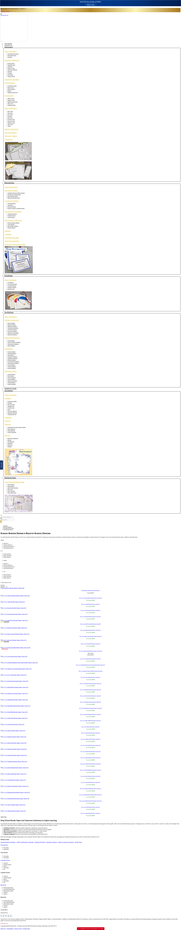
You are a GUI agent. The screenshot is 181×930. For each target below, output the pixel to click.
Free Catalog (6, 847)
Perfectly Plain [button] (10, 478)
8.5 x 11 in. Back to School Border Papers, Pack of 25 (90, 636)
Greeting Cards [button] (10, 388)
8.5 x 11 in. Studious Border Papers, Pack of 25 (90, 739)
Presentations (10, 83)
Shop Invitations (11, 317)
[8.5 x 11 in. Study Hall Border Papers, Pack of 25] (14, 755)
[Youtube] (2, 916)
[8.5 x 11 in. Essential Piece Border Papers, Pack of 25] (15, 798)
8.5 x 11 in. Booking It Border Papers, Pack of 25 (90, 630)
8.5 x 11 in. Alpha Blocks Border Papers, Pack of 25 (90, 689)
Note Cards (10, 113)
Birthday (9, 440)
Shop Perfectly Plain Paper (14, 482)
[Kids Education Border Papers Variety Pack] (12, 588)
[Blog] (4, 916)
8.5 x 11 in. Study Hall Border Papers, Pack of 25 (90, 757)
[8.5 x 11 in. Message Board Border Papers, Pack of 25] (15, 792)
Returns (5, 866)
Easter (8, 409)
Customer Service (5, 860)
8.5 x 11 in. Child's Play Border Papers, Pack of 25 (90, 720)
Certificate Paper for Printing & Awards (16, 193)
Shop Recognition (11, 187)
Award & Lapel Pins (12, 241)
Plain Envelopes (10, 484)
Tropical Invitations (11, 366)
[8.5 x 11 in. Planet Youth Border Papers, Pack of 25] (14, 786)
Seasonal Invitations (12, 338)
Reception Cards (11, 119)
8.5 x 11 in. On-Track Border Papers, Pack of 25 (90, 677)
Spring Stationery (11, 430)
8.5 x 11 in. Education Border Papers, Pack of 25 (90, 751)
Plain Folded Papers (11, 492)
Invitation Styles (11, 371)
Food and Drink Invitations (13, 361)
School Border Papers (8, 529)
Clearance (5, 892)
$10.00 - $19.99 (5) (7, 554)
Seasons (8, 424)
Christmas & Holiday (12, 401)
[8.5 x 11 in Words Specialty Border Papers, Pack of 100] (15, 647)
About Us (3, 928)
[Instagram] (11, 916)
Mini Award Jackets (11, 206)
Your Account (4, 845)
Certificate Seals (11, 217)
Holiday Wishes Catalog (8, 890)
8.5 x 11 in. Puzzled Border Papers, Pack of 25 (90, 782)
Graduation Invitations (12, 356)
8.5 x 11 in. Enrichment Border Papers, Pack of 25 (90, 616)
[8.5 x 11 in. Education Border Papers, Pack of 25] (14, 749)
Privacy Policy (26, 928)
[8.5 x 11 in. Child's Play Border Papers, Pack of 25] (14, 718)
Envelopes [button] (9, 276)
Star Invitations (10, 355)
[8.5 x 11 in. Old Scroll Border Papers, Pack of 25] (13, 743)
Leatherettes (10, 205)
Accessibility (10, 928)
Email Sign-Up (4, 923)
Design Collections (11, 129)
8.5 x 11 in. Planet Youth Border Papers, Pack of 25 (90, 788)
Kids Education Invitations (13, 363)
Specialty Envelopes (11, 287)
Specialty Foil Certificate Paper (14, 194)
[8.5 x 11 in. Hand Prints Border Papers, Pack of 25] (14, 620)
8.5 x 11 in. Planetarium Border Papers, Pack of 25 (90, 702)
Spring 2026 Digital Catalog (8, 889)
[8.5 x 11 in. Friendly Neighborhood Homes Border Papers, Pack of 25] (19, 662)
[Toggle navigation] (1, 41)
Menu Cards (10, 111)
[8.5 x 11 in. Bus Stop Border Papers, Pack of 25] (13, 608)
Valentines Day (10, 406)
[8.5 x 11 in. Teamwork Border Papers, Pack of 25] (14, 761)
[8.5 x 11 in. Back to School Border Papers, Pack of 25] (15, 634)
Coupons (5, 894)
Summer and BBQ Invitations (14, 342)
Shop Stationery (11, 51)
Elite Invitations (10, 376)
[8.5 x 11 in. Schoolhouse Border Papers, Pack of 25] (14, 681)
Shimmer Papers (11, 136)
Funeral (7, 421)
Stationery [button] (9, 47)
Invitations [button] (9, 312)
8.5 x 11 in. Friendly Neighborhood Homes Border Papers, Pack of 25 (90, 665)
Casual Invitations (11, 374)
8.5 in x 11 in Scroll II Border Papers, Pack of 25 (90, 643)
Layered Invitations (11, 384)
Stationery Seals (11, 100)
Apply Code (90, 4)
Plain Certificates (11, 491)
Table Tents (10, 124)
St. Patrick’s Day (10, 408)
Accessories (9, 95)
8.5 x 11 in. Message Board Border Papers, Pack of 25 (90, 794)
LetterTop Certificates (12, 69)
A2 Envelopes (10, 282)
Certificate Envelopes (12, 214)
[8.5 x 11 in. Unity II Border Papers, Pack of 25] (13, 805)
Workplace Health (11, 105)
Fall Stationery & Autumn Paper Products (16, 427)
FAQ (4, 869)
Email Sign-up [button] (8, 45)
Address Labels (10, 98)
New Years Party (11, 404)
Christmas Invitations (12, 329)
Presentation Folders (12, 86)
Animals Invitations (11, 368)
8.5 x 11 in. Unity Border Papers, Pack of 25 (90, 726)
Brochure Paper (10, 63)
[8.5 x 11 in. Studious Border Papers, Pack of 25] (13, 737)
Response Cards (11, 121)
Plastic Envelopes (11, 89)
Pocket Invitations (11, 379)
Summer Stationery (11, 432)
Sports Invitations (11, 365)
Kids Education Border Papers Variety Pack (90, 590)
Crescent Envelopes (11, 285)
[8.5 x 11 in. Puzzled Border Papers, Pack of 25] (13, 780)
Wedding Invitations (11, 353)
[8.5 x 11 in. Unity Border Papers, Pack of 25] (12, 724)
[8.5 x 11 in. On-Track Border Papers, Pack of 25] (13, 675)
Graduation (10, 443)
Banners (9, 91)
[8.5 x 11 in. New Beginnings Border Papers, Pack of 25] (15, 706)
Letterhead (9, 66)
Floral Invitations (11, 340)
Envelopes (9, 57)
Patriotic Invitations (11, 324)
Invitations (9, 139)
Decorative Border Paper (13, 54)
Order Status (6, 849)
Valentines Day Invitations (13, 333)
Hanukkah (9, 403)
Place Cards (10, 114)
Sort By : (3, 585)
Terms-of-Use (18, 928)
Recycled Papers (11, 132)
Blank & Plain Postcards (12, 488)
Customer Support (7, 864)
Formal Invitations (11, 351)
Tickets (9, 126)
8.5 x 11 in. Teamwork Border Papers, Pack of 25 (90, 763)
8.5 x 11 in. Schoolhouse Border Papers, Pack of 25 (90, 683)
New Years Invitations (12, 331)
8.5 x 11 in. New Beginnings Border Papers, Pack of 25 (90, 708)
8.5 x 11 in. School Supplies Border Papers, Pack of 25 (90, 598)
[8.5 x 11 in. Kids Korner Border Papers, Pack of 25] (14, 693)
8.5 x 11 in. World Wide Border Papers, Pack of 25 (90, 714)
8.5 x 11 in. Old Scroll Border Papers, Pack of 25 (90, 745)
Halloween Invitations (12, 326)
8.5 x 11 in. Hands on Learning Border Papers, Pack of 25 (90, 671)
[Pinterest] (9, 916)
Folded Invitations (11, 382)
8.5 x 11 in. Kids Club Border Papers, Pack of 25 (90, 776)
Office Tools (10, 103)
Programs (9, 116)
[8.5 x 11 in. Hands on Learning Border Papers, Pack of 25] (16, 669)
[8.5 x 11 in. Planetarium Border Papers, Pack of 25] (14, 699)
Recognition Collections (13, 220)
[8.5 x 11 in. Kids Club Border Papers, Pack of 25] (13, 774)
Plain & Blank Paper (11, 55)
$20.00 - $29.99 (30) (7, 555)
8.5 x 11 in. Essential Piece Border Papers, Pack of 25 (90, 801)
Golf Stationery (10, 441)
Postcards (9, 73)
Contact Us (5, 863)
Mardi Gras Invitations (12, 334)
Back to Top (3, 817)
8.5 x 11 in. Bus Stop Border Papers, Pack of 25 (90, 610)
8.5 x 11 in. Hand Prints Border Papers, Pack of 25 (90, 624)
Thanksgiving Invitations (12, 328)
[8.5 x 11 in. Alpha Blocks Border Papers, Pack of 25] (14, 687)
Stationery (5, 525)
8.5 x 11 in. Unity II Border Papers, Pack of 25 (90, 807)
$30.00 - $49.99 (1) (7, 557)
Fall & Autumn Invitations (13, 344)
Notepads (9, 71)
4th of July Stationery (12, 411)
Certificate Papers (11, 190)
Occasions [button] (9, 390)
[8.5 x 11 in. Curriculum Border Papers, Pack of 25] (14, 656)
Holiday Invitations (12, 320)
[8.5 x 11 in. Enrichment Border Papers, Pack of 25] (14, 614)
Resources (3, 885)
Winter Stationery (11, 429)
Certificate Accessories (13, 211)
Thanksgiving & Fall (11, 414)
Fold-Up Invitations (11, 377)
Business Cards (10, 68)
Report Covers (10, 87)
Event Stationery (11, 108)
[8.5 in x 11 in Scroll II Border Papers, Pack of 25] (13, 640)
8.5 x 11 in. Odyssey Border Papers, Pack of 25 (90, 813)
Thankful (8, 417)
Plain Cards (10, 489)
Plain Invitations (10, 486)
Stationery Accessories (12, 92)
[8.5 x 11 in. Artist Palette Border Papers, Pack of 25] (14, 767)
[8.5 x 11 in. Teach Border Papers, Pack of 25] (13, 602)
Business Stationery (12, 60)
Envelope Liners (11, 289)
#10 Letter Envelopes (12, 284)
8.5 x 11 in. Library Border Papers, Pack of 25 (90, 733)
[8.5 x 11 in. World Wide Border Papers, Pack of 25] (14, 712)
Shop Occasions (10, 395)
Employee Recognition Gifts (15, 244)
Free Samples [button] (8, 43)
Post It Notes (10, 74)
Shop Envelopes (10, 280)
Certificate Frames (11, 215)
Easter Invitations (11, 323)
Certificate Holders (12, 201)
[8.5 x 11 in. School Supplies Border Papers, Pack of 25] (15, 595)
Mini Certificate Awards (12, 196)
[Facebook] (6, 916)
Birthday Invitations (11, 360)
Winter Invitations (11, 345)
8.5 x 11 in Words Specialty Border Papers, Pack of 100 (90, 651)
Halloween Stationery (12, 412)
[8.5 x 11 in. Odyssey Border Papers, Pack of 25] (13, 811)
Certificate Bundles (12, 238)
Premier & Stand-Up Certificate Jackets (16, 208)
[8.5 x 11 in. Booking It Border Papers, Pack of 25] (14, 628)
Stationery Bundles (12, 79)
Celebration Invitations (12, 358)
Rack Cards (9, 118)
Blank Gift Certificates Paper (13, 198)
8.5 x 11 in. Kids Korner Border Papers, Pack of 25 (90, 695)
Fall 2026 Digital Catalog (8, 887)
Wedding (9, 446)
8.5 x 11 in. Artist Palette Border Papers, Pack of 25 (90, 770)
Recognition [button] (9, 183)
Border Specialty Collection (13, 223)
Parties (7, 435)
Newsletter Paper (11, 65)
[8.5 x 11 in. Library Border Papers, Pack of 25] (13, 730)
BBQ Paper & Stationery (12, 438)
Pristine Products (11, 76)
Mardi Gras (9, 445)
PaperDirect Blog (5, 11)
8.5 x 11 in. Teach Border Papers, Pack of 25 (90, 604)
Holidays (8, 398)
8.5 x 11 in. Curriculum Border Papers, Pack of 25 (90, 658)
